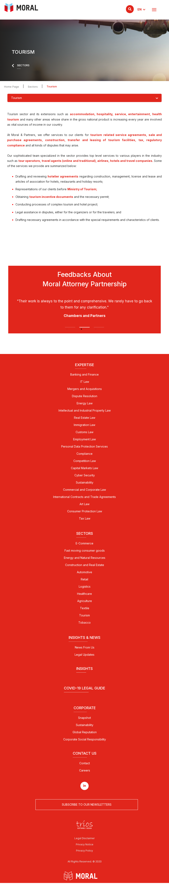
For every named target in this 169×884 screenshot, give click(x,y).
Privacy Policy (84, 850)
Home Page (11, 86)
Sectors (33, 86)
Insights (84, 668)
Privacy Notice (84, 844)
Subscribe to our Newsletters (86, 804)
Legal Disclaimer (84, 838)
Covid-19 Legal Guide (84, 688)
